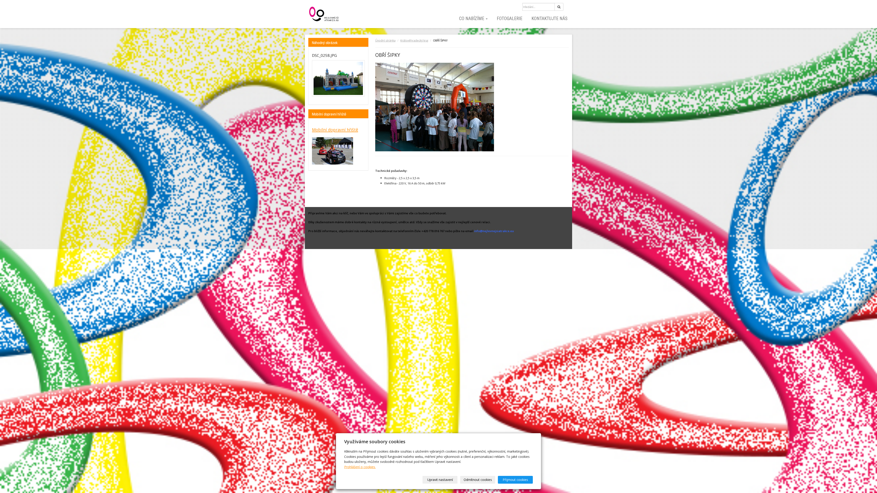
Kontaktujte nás (549, 18)
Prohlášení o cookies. (360, 467)
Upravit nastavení (440, 479)
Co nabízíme (472, 18)
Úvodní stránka (385, 40)
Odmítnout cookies (478, 479)
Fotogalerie (509, 18)
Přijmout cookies (515, 479)
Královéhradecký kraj (414, 40)
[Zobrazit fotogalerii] (338, 78)
